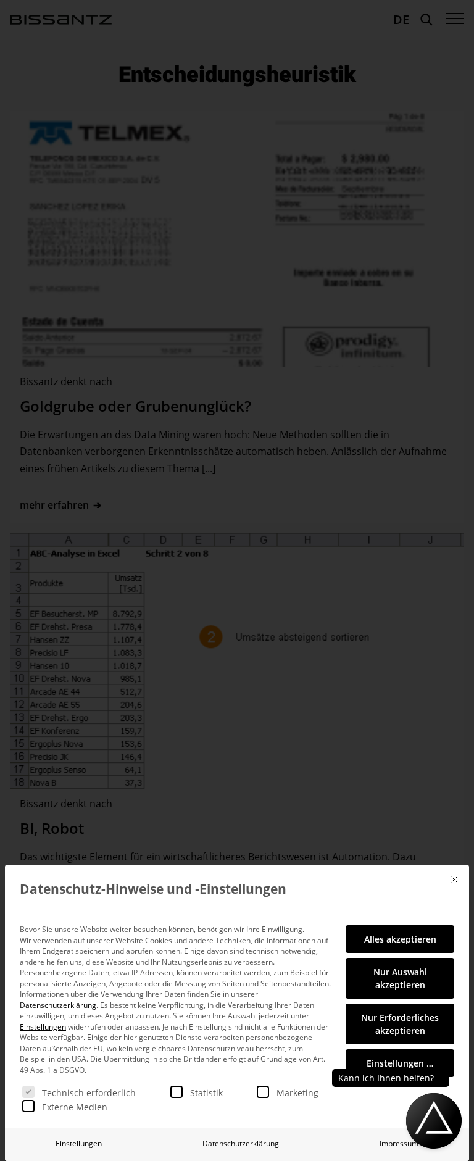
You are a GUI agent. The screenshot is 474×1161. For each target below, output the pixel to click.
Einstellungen (79, 1143)
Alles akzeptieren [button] (400, 939)
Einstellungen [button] (43, 1027)
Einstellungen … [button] (400, 1063)
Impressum (399, 1143)
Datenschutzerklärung (58, 1005)
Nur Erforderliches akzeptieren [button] (400, 1024)
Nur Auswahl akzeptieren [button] (400, 978)
